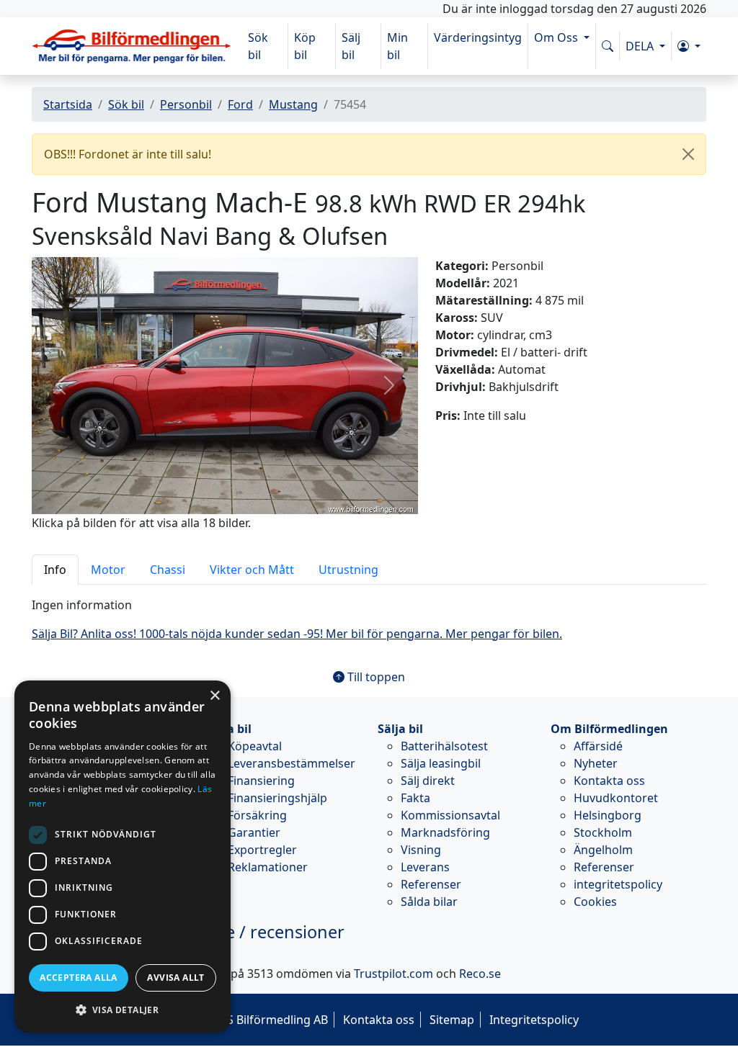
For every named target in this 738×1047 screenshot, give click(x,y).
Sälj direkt (428, 780)
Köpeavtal (255, 746)
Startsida (67, 104)
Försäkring (257, 815)
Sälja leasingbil (441, 763)
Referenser (431, 884)
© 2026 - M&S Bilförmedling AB (244, 1020)
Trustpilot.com (393, 973)
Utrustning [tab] (348, 570)
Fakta (415, 798)
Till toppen (374, 677)
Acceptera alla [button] (78, 977)
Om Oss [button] (557, 37)
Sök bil (258, 46)
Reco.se (480, 973)
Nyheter (596, 763)
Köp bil (305, 46)
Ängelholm (603, 850)
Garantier (254, 832)
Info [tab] (55, 570)
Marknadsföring (445, 832)
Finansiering (261, 780)
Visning (421, 850)
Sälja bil (400, 729)
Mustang (293, 104)
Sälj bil (351, 46)
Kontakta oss (609, 780)
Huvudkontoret (616, 798)
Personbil (186, 104)
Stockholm (603, 832)
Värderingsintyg (478, 37)
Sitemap (452, 1020)
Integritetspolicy (534, 1020)
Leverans (425, 867)
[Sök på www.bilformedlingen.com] (607, 46)
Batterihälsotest (444, 746)
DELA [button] (641, 46)
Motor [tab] (108, 570)
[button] (689, 46)
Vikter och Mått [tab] (252, 570)
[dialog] (122, 856)
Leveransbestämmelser (291, 763)
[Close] (688, 154)
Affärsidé (598, 746)
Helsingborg (607, 815)
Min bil (397, 46)
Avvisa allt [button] (175, 977)
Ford (240, 104)
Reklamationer (268, 867)
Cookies (595, 901)
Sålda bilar (429, 901)
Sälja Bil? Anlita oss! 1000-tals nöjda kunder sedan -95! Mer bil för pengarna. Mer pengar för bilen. (297, 634)
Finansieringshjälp (277, 798)
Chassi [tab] (167, 570)
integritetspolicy (618, 884)
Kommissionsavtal (450, 815)
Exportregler (262, 850)
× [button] (214, 696)
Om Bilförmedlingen (609, 729)
